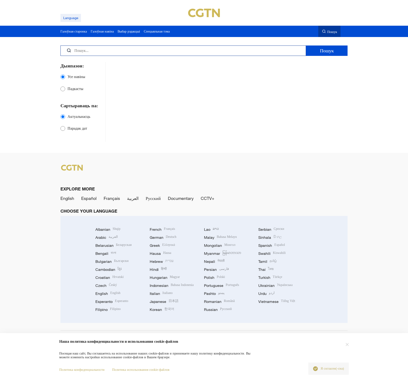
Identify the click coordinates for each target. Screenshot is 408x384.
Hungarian (165, 277)
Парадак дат (77, 128)
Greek (162, 245)
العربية (133, 198)
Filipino (108, 309)
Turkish (270, 277)
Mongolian (219, 245)
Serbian (271, 229)
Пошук (332, 32)
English (67, 198)
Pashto (214, 293)
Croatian (109, 277)
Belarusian (113, 245)
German (163, 237)
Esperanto (111, 301)
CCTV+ (207, 198)
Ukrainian (275, 285)
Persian (216, 269)
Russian (218, 309)
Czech (106, 285)
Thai (266, 269)
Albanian (107, 229)
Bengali (105, 253)
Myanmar (222, 253)
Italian (161, 293)
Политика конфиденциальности (82, 370)
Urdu (266, 293)
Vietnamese (276, 301)
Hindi (158, 269)
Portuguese (221, 285)
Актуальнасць (79, 117)
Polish (214, 277)
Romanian (219, 301)
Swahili (272, 253)
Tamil (267, 261)
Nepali (214, 261)
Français (112, 198)
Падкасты (75, 89)
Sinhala (270, 237)
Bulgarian (112, 261)
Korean (162, 309)
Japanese (164, 301)
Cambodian (108, 269)
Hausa (160, 253)
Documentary (181, 198)
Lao (211, 229)
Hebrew (162, 261)
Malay (220, 237)
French (162, 229)
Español (89, 198)
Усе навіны (76, 77)
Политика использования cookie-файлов (141, 370)
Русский (153, 198)
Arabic (106, 237)
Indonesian (172, 285)
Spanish (271, 245)
